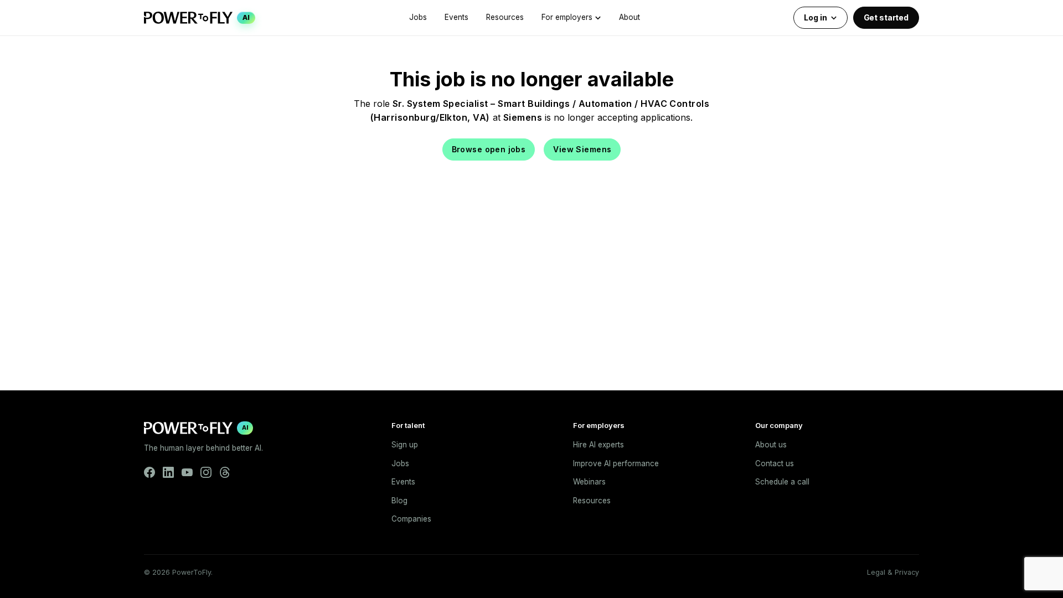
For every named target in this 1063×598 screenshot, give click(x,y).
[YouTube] (187, 472)
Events (456, 17)
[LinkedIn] (168, 472)
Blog (399, 500)
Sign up (404, 444)
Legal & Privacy (893, 572)
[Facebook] (149, 472)
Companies (411, 518)
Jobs (418, 17)
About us (771, 444)
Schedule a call (782, 481)
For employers (566, 17)
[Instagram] (205, 472)
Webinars (589, 481)
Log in (815, 17)
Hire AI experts (598, 444)
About (629, 17)
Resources (505, 17)
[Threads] (224, 472)
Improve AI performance (616, 463)
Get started (886, 17)
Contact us (774, 463)
